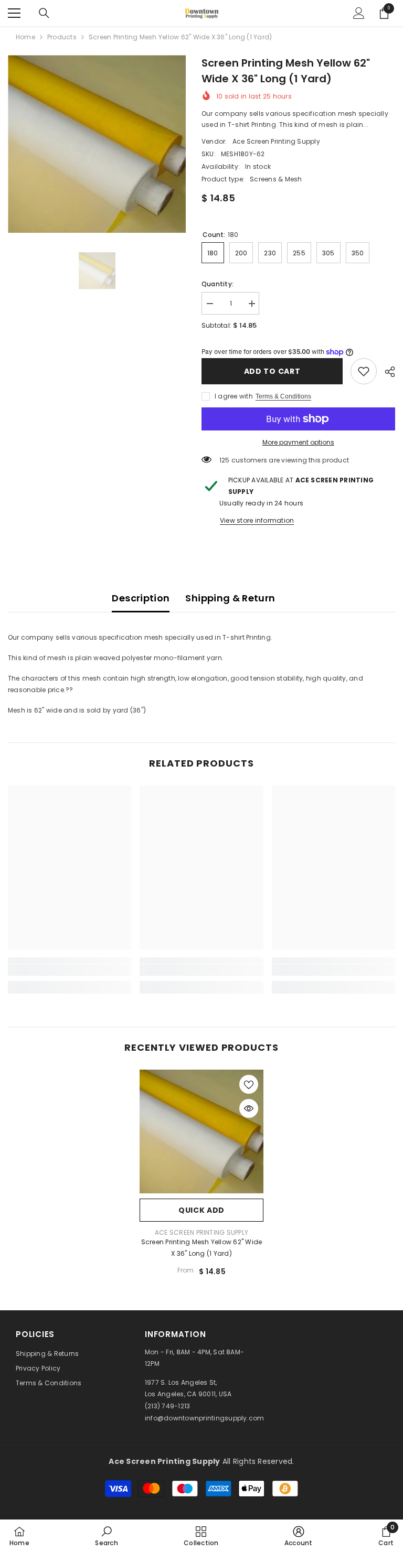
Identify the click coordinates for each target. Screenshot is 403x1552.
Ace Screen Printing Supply (276, 141)
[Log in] (359, 13)
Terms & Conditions (283, 396)
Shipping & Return (230, 598)
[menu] (14, 13)
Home (25, 37)
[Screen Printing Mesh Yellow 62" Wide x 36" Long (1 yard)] (201, 1131)
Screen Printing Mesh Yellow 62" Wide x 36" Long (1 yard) (201, 1247)
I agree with (234, 396)
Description (140, 598)
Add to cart (272, 371)
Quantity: (218, 283)
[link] (364, 371)
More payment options (298, 442)
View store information (257, 520)
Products (62, 37)
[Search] (44, 13)
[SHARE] (386, 371)
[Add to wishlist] (248, 1084)
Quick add (201, 1210)
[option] (97, 144)
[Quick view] (248, 1108)
